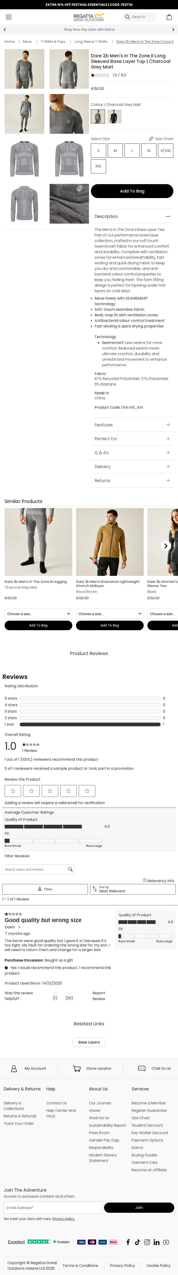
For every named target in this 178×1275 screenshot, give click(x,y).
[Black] (114, 116)
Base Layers (89, 1042)
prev (5, 30)
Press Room (99, 1132)
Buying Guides (144, 1155)
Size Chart (141, 1118)
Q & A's (102, 452)
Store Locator (98, 1068)
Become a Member (149, 1103)
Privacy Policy (122, 1265)
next (173, 30)
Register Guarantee (149, 1110)
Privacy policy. (63, 1218)
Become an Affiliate (149, 1170)
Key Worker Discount (150, 1132)
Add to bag (132, 191)
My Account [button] (35, 1068)
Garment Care (145, 1162)
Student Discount (147, 1125)
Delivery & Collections (14, 1105)
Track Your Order (19, 1123)
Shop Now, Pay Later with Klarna (89, 29)
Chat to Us (161, 1068)
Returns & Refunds (20, 1116)
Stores (94, 1110)
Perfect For (106, 438)
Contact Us (56, 1103)
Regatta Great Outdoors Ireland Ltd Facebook (128, 1242)
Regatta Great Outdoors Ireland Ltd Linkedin (156, 1242)
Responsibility (101, 1147)
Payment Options (147, 1140)
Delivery (103, 466)
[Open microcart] (169, 17)
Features (104, 424)
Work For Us (99, 1118)
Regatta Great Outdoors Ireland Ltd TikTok (137, 1242)
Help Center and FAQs (61, 1113)
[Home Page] (89, 16)
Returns (102, 480)
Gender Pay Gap (104, 1140)
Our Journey (100, 1103)
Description (106, 216)
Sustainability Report (107, 1125)
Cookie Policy (158, 1265)
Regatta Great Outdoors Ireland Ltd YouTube (166, 1242)
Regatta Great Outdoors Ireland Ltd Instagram (147, 1242)
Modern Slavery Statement (103, 1157)
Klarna (137, 1147)
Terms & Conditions (80, 1265)
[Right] (166, 546)
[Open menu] (9, 17)
